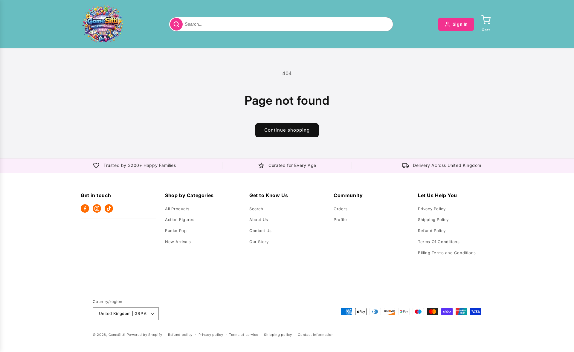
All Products (177, 208)
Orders (341, 208)
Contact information (316, 335)
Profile (340, 219)
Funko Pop (176, 230)
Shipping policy (278, 335)
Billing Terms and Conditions (447, 252)
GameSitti (117, 335)
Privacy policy (211, 335)
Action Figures (179, 219)
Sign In (460, 24)
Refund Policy (432, 230)
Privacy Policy (431, 208)
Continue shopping (287, 130)
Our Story (258, 241)
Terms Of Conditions (438, 241)
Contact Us (260, 230)
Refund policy (180, 335)
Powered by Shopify (144, 335)
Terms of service (243, 335)
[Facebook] (85, 208)
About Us (258, 219)
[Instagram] (97, 208)
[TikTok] (109, 208)
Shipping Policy (433, 219)
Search (256, 208)
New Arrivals (178, 241)
